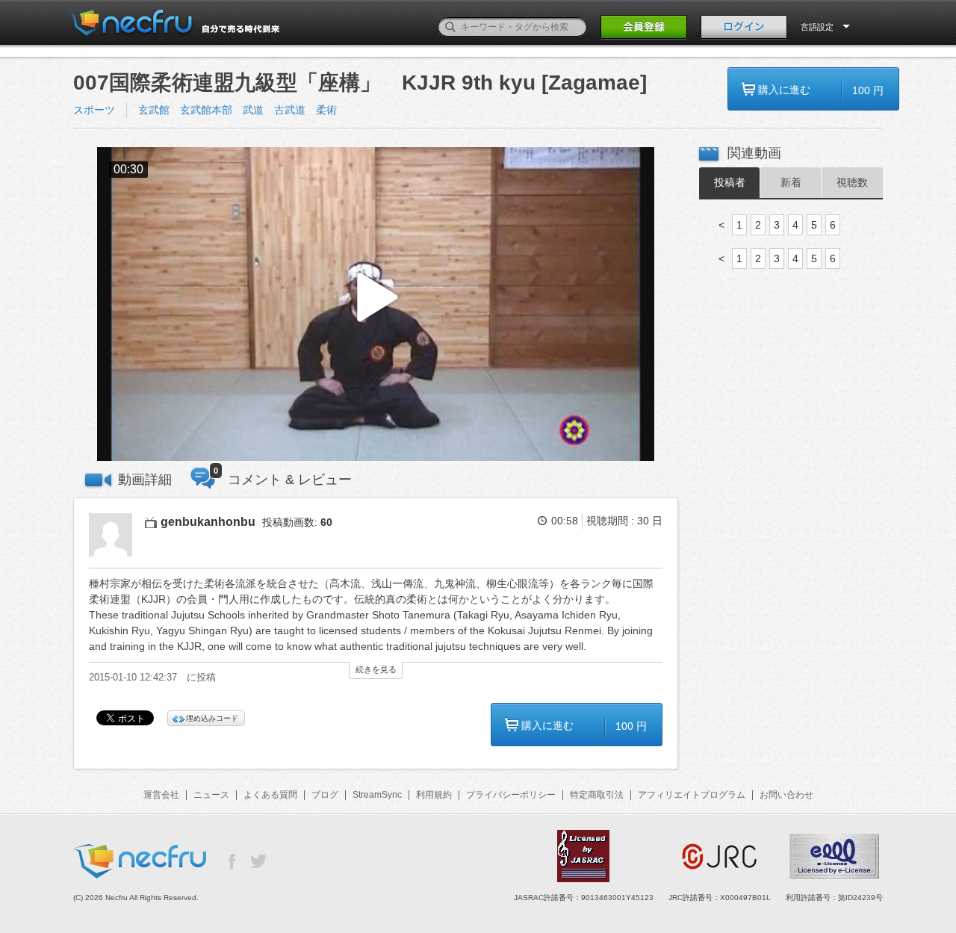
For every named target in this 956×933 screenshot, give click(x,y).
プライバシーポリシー (511, 795)
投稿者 (729, 182)
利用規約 (434, 795)
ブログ (324, 795)
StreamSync (377, 795)
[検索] (450, 27)
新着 (790, 182)
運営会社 (161, 795)
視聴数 (852, 182)
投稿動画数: (297, 522)
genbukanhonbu (208, 521)
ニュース (211, 795)
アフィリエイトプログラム (691, 795)
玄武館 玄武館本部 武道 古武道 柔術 (242, 110)
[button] (375, 304)
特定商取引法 (597, 795)
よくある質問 (270, 795)
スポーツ (94, 110)
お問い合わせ (786, 795)
